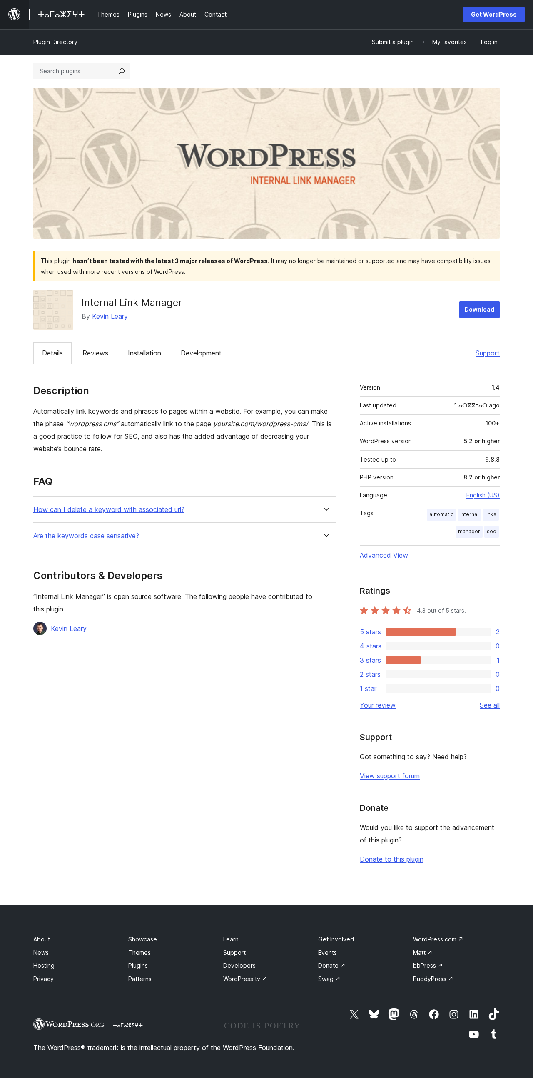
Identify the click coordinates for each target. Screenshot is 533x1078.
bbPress (428, 965)
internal (469, 514)
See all (490, 705)
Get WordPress (494, 14)
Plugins (138, 965)
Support (488, 353)
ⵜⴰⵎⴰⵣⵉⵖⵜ (128, 1025)
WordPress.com (438, 939)
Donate (332, 965)
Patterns (140, 978)
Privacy (43, 978)
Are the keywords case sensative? (86, 536)
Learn (231, 939)
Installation (144, 353)
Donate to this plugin (391, 859)
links (490, 514)
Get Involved (336, 939)
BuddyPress (433, 978)
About (41, 939)
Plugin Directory (55, 41)
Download (479, 309)
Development (201, 353)
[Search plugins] (121, 71)
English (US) (483, 495)
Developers (239, 965)
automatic (441, 514)
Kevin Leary (110, 316)
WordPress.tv (245, 978)
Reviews (95, 353)
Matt (423, 952)
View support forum (390, 776)
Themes (139, 952)
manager (469, 531)
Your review (378, 705)
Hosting (44, 965)
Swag (329, 978)
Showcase (142, 939)
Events (327, 952)
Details (52, 353)
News (41, 952)
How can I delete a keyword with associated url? (108, 510)
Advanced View (384, 555)
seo (491, 531)
